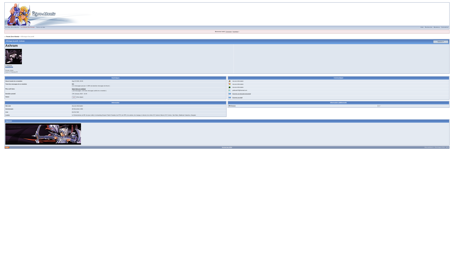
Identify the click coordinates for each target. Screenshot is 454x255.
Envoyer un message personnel (241, 93)
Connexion (229, 31)
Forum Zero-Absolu (12, 36)
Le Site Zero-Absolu (12, 27)
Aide (422, 27)
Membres (437, 27)
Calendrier (445, 27)
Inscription (235, 31)
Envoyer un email (237, 97)
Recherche (428, 27)
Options (440, 41)
